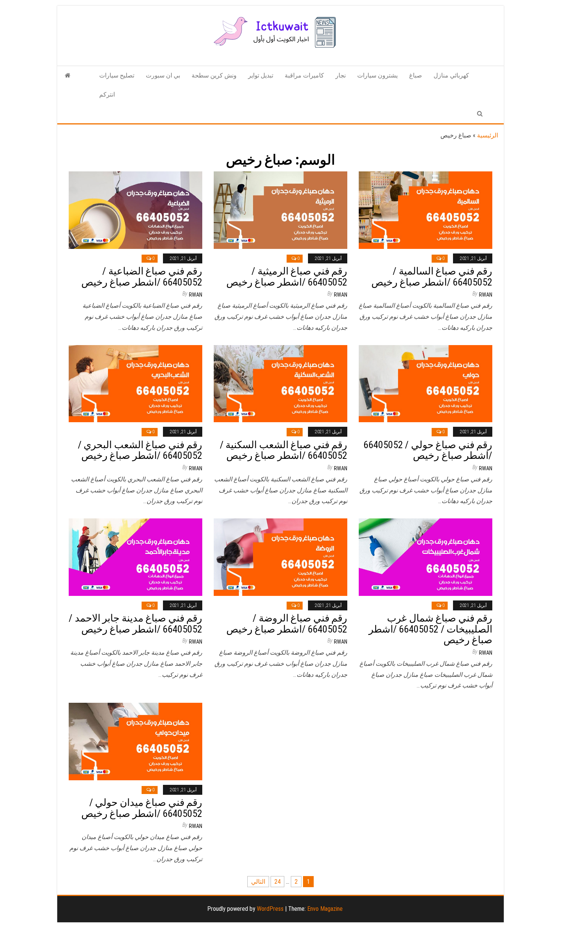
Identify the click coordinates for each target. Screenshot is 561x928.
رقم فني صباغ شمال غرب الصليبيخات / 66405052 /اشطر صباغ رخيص (430, 629)
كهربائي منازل (451, 75)
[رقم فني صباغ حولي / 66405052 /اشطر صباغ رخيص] (425, 383)
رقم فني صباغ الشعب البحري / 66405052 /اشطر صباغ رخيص (140, 450)
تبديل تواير (260, 75)
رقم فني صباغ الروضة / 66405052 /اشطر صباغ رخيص (286, 623)
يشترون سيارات (377, 75)
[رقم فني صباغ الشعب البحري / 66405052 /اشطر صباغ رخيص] (135, 383)
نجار (340, 75)
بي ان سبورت (163, 75)
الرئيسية (487, 135)
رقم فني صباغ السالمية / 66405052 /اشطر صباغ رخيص (431, 276)
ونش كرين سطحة (214, 75)
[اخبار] (67, 75)
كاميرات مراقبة (304, 75)
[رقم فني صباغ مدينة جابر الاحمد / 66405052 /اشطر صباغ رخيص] (135, 556)
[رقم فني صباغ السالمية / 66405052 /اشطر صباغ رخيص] (425, 209)
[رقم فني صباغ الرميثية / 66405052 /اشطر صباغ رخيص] (280, 209)
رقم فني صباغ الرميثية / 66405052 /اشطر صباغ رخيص (286, 276)
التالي (258, 881)
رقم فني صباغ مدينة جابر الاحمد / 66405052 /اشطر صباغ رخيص (135, 623)
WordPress (270, 908)
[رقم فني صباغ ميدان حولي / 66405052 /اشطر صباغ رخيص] (135, 741)
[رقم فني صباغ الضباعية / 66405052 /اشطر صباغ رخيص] (135, 209)
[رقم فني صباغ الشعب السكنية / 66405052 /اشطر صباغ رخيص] (280, 383)
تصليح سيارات (116, 75)
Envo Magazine (325, 908)
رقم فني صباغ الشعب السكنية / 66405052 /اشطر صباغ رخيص (283, 450)
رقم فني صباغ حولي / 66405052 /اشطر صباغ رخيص (427, 450)
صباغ (415, 75)
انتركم (107, 94)
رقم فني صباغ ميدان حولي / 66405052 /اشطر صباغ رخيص (141, 808)
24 (277, 881)
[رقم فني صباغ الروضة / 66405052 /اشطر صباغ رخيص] (280, 556)
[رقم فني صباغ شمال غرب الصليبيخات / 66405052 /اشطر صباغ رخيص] (425, 556)
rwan (195, 295)
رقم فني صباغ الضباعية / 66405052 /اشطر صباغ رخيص (141, 276)
